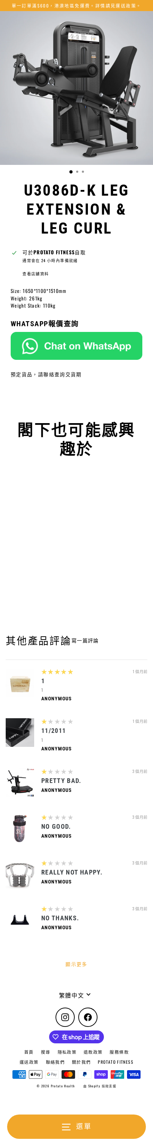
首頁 (29, 1052)
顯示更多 (76, 964)
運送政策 (29, 1062)
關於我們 (81, 1062)
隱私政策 (67, 1052)
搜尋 (46, 1052)
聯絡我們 (55, 1062)
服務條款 (119, 1052)
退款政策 (93, 1052)
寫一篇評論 (85, 640)
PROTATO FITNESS (115, 1062)
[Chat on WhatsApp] (76, 346)
